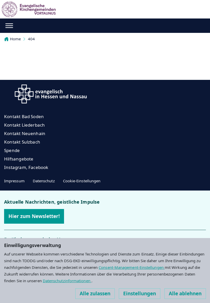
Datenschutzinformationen (67, 280)
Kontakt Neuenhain (24, 133)
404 (31, 38)
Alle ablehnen (185, 293)
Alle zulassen (95, 293)
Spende (12, 150)
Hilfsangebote (18, 159)
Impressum (14, 180)
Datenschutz (44, 180)
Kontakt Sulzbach (22, 142)
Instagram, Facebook (26, 167)
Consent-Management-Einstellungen (132, 267)
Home (15, 38)
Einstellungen (139, 293)
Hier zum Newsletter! (34, 216)
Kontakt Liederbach (24, 125)
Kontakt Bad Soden (24, 116)
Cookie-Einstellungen (82, 180)
